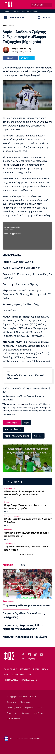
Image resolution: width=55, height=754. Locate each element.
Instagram (8, 399)
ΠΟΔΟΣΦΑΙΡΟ (10, 669)
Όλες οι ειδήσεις (26, 554)
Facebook (31, 396)
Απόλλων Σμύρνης (13, 429)
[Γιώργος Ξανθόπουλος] (6, 50)
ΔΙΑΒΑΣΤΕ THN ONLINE (21, 11)
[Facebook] (23, 654)
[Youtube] (41, 654)
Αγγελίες (25, 713)
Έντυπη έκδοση (13, 719)
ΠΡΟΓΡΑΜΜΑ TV (29, 680)
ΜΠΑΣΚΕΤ (25, 669)
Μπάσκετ (8, 530)
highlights (38, 436)
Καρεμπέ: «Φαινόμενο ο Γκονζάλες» (25, 636)
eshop (8, 414)
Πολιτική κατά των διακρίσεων (20, 708)
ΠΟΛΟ (45, 669)
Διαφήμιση (38, 713)
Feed (40, 708)
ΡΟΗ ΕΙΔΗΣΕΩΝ (17, 17)
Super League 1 (9, 25)
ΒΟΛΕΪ (36, 669)
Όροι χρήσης (26, 702)
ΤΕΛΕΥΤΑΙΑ (13, 482)
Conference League (12, 516)
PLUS (30, 675)
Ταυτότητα (11, 702)
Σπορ (6, 502)
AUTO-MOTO (18, 675)
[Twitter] (35, 654)
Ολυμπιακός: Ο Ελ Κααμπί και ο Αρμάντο (26, 605)
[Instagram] (29, 654)
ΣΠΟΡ (6, 675)
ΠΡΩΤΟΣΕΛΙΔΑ (11, 680)
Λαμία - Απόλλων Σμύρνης (17, 436)
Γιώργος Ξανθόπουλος (21, 49)
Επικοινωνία (12, 713)
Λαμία (26, 423)
